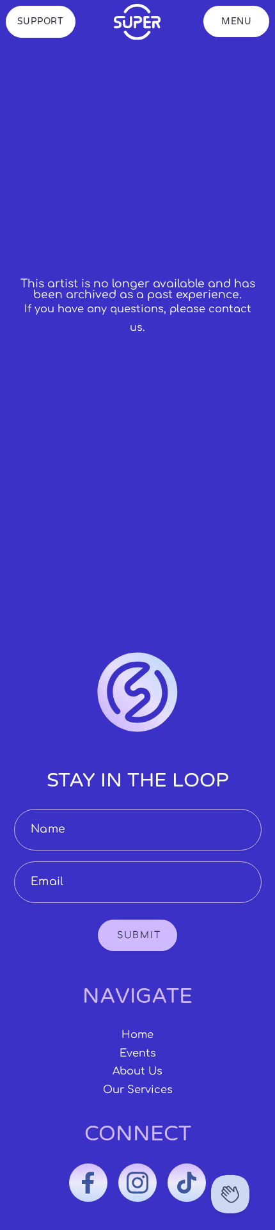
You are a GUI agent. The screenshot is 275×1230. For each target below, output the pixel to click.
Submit (139, 935)
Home (137, 1035)
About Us (137, 1071)
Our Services (138, 1090)
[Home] (137, 22)
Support (40, 21)
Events (138, 1053)
